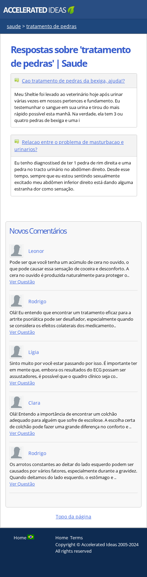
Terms (76, 538)
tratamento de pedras (51, 26)
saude (14, 26)
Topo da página (73, 516)
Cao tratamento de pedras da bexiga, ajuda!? (73, 80)
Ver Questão (22, 282)
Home (61, 538)
